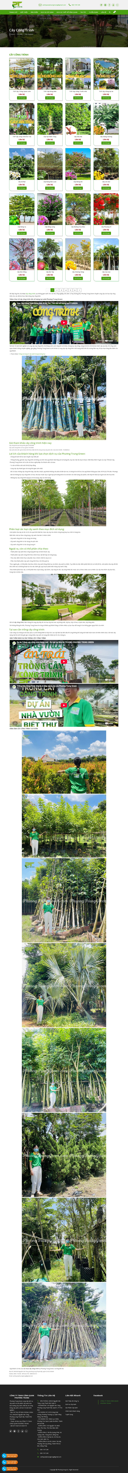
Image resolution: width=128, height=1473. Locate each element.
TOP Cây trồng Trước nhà (78, 91)
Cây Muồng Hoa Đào (78, 227)
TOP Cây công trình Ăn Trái (22, 136)
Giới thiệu (24, 12)
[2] (79, 290)
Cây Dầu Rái (78, 136)
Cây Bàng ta (22, 227)
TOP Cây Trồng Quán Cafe (22, 91)
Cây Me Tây (50, 272)
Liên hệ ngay (21, 98)
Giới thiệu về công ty (72, 1401)
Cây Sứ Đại (21, 182)
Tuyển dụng (93, 12)
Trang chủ (13, 12)
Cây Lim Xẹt (106, 182)
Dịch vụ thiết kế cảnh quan (67, 12)
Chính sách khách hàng (72, 1411)
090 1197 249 (76, 5)
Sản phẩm (34, 12)
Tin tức (83, 12)
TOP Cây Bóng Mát (50, 91)
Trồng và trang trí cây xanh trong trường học (31, 354)
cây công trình (30, 294)
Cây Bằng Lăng (50, 227)
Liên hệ (103, 12)
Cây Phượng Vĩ (106, 227)
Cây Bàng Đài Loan (50, 182)
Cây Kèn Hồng (22, 272)
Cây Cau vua (106, 272)
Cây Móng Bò (78, 182)
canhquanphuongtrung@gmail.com (54, 5)
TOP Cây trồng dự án (106, 91)
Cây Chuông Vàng (78, 272)
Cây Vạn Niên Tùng (50, 136)
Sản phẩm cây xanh (71, 1408)
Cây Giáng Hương (106, 136)
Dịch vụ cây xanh (47, 12)
